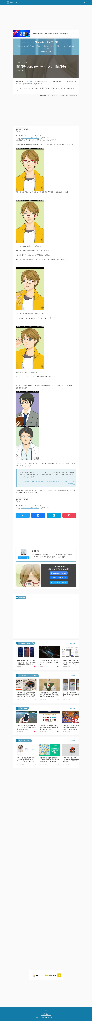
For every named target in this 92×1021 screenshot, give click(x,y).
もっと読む (72, 643)
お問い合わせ (46, 1014)
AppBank (30, 81)
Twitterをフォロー (60, 582)
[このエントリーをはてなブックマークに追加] (54, 515)
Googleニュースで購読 (59, 573)
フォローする (24, 558)
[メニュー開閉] (84, 2)
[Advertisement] (46, 17)
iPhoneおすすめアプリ (21, 62)
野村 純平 (36, 550)
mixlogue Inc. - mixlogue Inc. (30, 138)
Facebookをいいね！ (59, 578)
